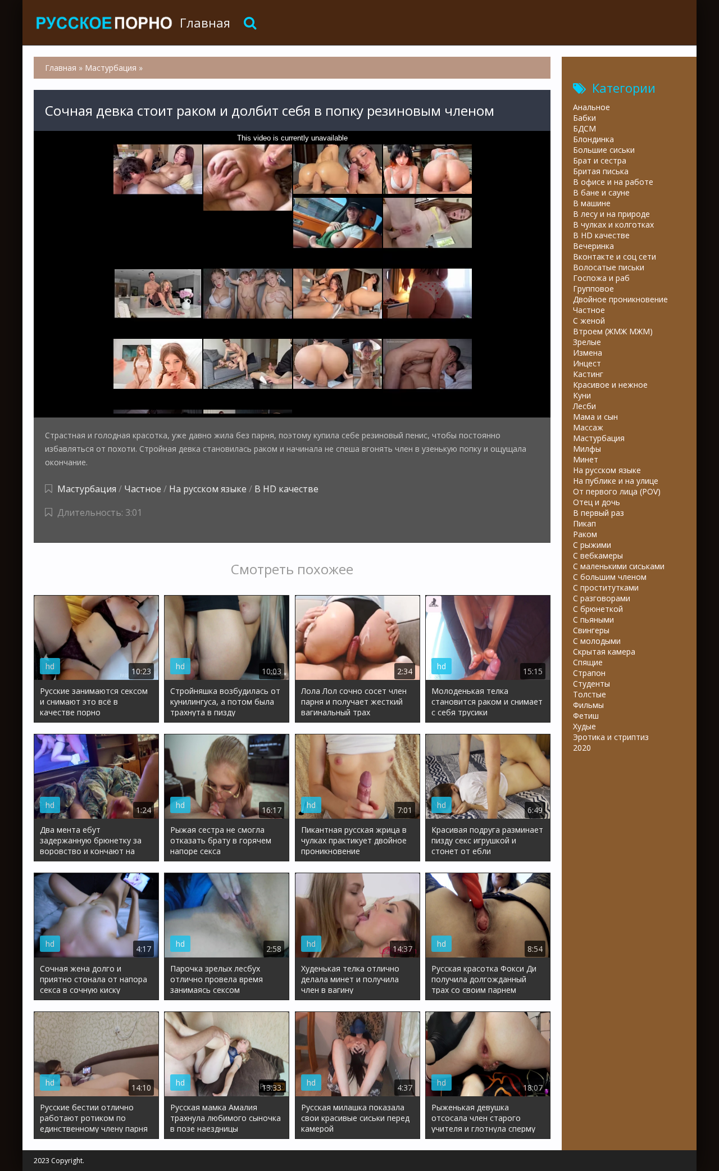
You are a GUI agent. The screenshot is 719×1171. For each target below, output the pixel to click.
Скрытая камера (604, 651)
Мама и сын (595, 416)
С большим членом (610, 576)
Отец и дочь (596, 502)
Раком (585, 534)
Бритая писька (601, 171)
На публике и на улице (615, 480)
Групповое (593, 288)
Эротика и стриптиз (611, 737)
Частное (142, 489)
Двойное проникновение (620, 299)
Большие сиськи (604, 149)
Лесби (584, 406)
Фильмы (588, 705)
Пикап (584, 523)
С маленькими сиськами (619, 566)
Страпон (589, 673)
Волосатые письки (608, 267)
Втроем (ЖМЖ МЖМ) (613, 331)
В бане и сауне (601, 192)
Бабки (584, 117)
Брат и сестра (599, 160)
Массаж (588, 427)
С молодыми (597, 641)
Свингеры (591, 630)
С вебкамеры (598, 555)
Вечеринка (593, 245)
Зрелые (587, 342)
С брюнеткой (598, 608)
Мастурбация (86, 489)
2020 (582, 747)
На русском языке (208, 489)
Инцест (587, 363)
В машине (592, 203)
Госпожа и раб (601, 278)
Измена (587, 352)
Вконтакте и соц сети (614, 256)
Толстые (589, 694)
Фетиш (586, 715)
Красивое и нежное (610, 384)
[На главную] (104, 22)
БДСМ (584, 128)
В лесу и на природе (611, 213)
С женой (589, 320)
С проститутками (606, 587)
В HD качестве (286, 489)
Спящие (588, 662)
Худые (584, 726)
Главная (205, 22)
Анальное (591, 107)
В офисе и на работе (613, 181)
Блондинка (593, 139)
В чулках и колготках (613, 224)
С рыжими (592, 544)
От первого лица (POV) (617, 491)
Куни (582, 395)
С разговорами (601, 598)
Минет (585, 459)
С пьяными (593, 619)
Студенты (591, 683)
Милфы (587, 448)
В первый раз (598, 512)
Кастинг (588, 374)
